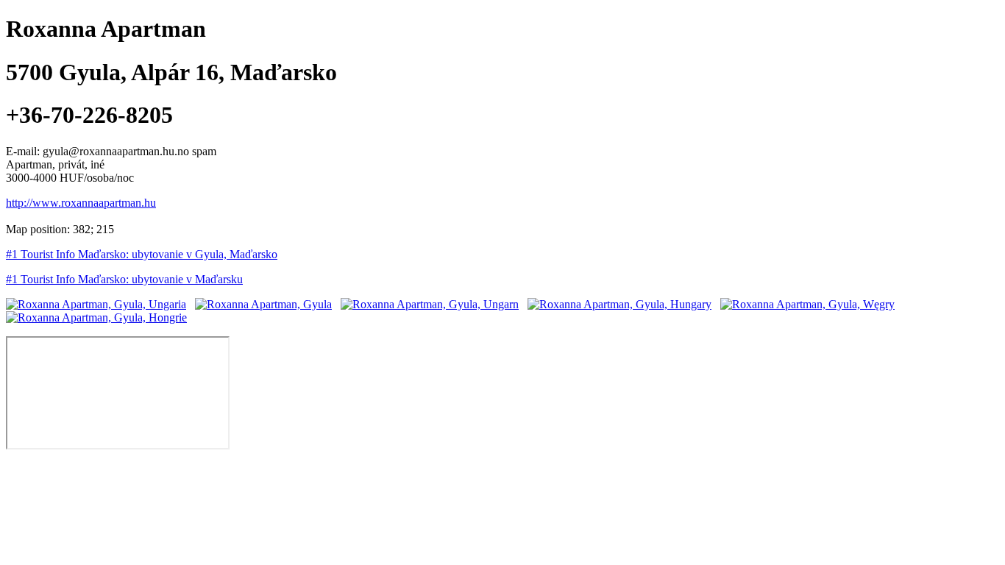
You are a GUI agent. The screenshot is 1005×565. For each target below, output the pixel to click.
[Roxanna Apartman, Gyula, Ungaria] (96, 304)
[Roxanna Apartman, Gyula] (263, 304)
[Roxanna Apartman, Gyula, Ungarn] (430, 304)
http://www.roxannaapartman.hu (81, 202)
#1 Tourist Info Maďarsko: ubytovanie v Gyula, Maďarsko (141, 254)
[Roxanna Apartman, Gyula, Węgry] (807, 304)
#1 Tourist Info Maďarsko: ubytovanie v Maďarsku (124, 279)
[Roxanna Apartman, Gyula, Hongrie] (96, 317)
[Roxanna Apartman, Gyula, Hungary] (619, 304)
